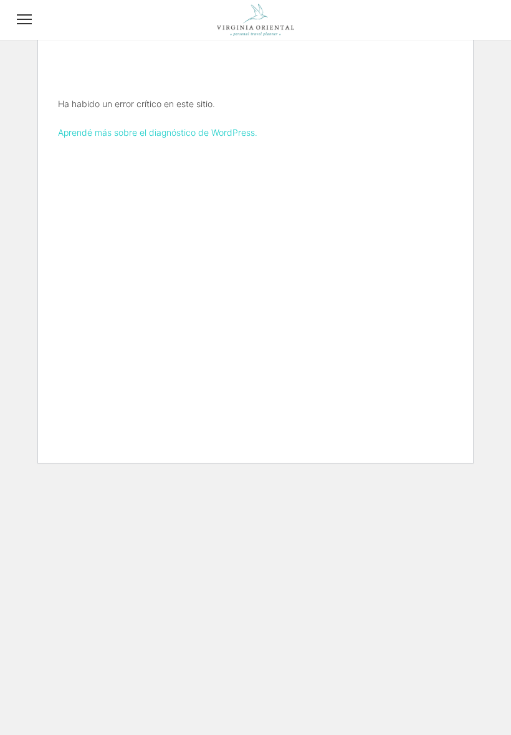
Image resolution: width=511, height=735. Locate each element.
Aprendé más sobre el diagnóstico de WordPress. (157, 132)
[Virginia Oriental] (255, 32)
